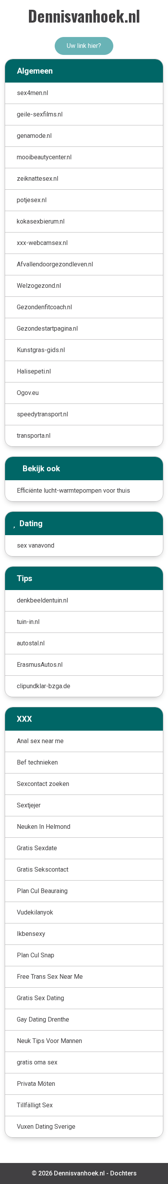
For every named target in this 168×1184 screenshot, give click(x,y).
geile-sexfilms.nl (40, 114)
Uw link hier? (84, 45)
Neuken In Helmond (43, 826)
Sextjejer (29, 805)
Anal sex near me (40, 741)
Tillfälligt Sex (35, 1105)
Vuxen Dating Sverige (46, 1126)
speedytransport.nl (42, 414)
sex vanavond (35, 545)
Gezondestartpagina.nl (47, 328)
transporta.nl (33, 435)
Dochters (123, 1173)
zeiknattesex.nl (37, 178)
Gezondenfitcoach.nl (44, 307)
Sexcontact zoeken (43, 784)
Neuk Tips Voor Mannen (49, 1041)
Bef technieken (37, 762)
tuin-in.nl (28, 621)
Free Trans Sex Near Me (50, 976)
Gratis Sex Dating (40, 998)
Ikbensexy (31, 933)
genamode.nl (34, 135)
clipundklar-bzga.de (43, 686)
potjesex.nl (31, 200)
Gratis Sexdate (37, 848)
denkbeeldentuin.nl (42, 600)
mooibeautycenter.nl (44, 157)
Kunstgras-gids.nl (41, 350)
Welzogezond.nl (39, 285)
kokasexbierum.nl (40, 221)
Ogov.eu (28, 392)
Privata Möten (36, 1083)
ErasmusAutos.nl (40, 664)
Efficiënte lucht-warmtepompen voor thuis (73, 490)
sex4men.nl (32, 93)
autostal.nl (31, 643)
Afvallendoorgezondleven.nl (55, 264)
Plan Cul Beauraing (42, 891)
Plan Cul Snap (35, 955)
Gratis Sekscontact (42, 869)
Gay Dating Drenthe (43, 1019)
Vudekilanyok (35, 912)
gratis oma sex (37, 1062)
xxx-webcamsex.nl (42, 243)
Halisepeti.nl (34, 371)
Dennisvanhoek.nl (84, 15)
